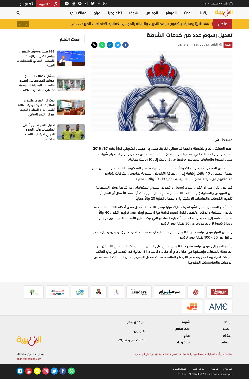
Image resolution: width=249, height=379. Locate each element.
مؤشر (227, 335)
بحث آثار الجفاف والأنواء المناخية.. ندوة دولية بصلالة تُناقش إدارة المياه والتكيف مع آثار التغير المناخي (36, 107)
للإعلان (24, 4)
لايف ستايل (182, 328)
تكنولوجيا (115, 13)
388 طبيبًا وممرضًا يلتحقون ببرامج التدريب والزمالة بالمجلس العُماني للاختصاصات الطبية (140, 24)
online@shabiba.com (29, 358)
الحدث (188, 13)
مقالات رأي (78, 13)
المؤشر (171, 13)
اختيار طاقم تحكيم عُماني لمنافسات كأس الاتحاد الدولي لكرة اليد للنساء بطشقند (39, 132)
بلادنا (203, 13)
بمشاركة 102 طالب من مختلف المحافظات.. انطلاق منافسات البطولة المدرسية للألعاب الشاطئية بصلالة (37, 83)
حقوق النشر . (179, 368)
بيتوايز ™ (182, 374)
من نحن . (227, 368)
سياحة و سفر (136, 322)
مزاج (97, 13)
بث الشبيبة (46, 4)
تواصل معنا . (197, 368)
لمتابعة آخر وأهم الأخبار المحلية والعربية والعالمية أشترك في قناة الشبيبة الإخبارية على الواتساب (183, 354)
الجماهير (151, 13)
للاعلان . (214, 368)
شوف (133, 13)
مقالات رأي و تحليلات (131, 340)
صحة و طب (182, 342)
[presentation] (26, 24)
